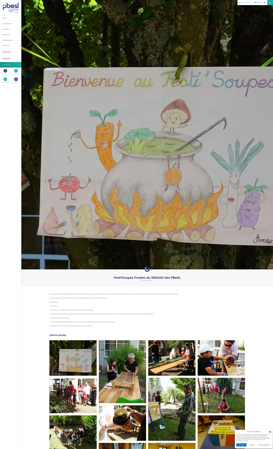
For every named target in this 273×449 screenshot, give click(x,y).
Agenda (5, 73)
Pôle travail (5, 45)
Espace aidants (6, 64)
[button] (270, 431)
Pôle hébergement (7, 40)
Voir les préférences (264, 445)
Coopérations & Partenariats (6, 59)
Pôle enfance (6, 29)
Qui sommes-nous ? (7, 23)
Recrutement (5, 82)
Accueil (4, 18)
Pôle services (6, 34)
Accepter (241, 445)
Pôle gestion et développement (6, 52)
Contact (16, 82)
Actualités (16, 73)
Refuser (252, 445)
